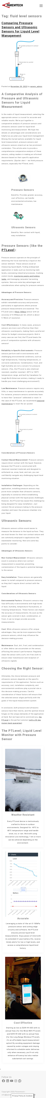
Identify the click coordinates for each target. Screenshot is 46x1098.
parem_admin (36, 86)
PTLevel (8, 250)
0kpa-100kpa (20, 312)
